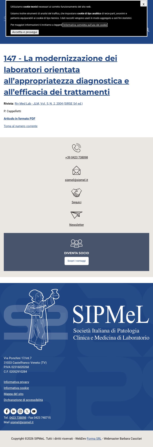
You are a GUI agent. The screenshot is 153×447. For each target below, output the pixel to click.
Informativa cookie (16, 388)
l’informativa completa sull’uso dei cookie (85, 25)
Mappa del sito (14, 394)
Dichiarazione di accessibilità (23, 400)
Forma (94, 438)
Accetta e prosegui (24, 32)
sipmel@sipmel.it (21, 422)
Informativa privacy (16, 382)
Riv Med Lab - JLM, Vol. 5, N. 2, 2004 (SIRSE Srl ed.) (49, 103)
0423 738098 (17, 417)
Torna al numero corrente (20, 126)
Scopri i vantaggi (77, 260)
